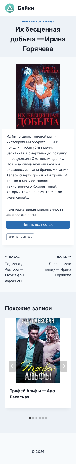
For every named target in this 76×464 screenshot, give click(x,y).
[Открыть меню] (67, 8)
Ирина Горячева (20, 236)
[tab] (30, 418)
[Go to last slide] (12, 366)
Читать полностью (38, 225)
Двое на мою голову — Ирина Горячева (57, 266)
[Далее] (63, 366)
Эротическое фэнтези (38, 21)
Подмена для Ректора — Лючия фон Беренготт (16, 269)
